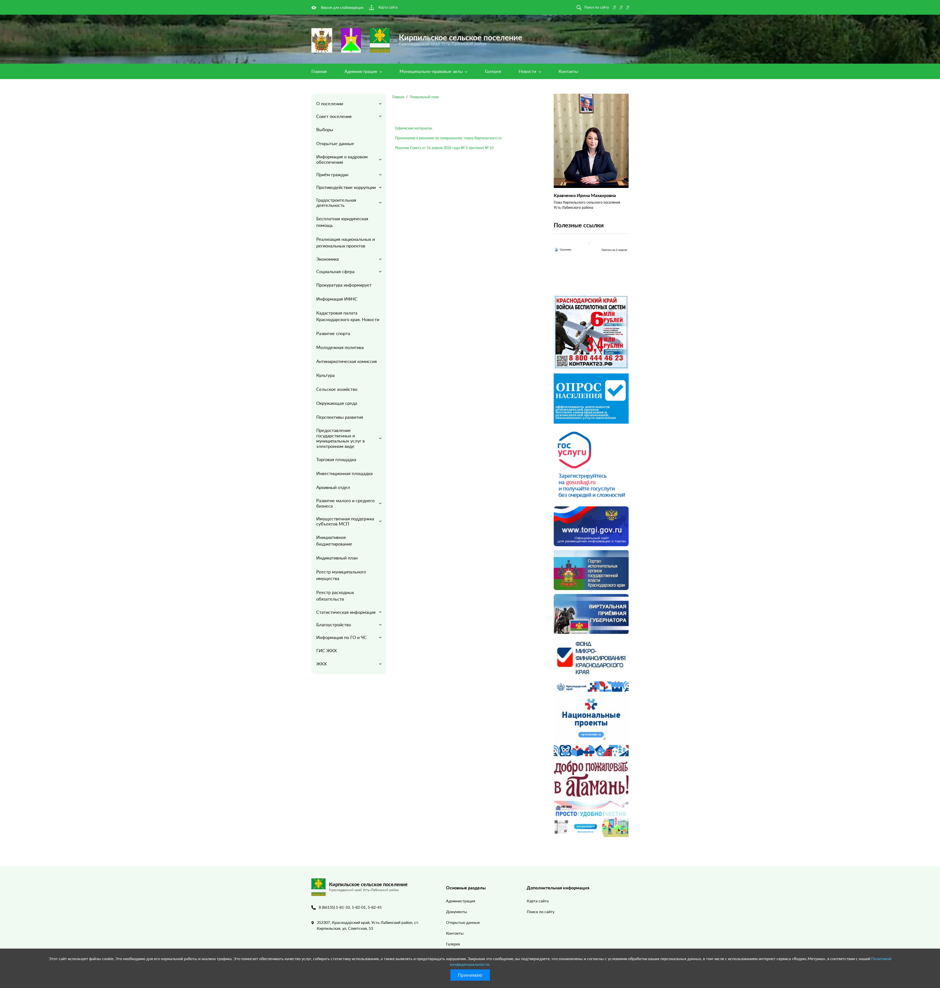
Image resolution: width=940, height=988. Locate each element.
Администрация (361, 71)
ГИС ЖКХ (326, 650)
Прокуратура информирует (344, 285)
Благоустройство (333, 624)
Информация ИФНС (336, 299)
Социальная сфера (335, 271)
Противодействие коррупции (346, 187)
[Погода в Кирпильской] (591, 244)
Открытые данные (335, 143)
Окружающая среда (336, 403)
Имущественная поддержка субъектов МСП (345, 521)
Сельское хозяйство (336, 389)
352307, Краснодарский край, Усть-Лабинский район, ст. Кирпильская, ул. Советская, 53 (368, 925)
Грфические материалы (413, 128)
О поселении (329, 103)
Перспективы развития (339, 417)
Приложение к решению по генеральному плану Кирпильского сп (448, 138)
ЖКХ (321, 663)
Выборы (324, 129)
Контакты (568, 71)
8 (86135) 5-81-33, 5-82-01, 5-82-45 (350, 907)
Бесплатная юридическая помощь (342, 222)
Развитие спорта (333, 333)
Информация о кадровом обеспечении (342, 159)
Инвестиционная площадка (344, 473)
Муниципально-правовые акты (432, 71)
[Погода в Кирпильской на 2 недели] (614, 249)
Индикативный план (337, 557)
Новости (528, 71)
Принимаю (470, 975)
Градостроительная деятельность (336, 202)
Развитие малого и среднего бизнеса (345, 503)
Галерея (493, 71)
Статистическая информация (346, 612)
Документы (456, 911)
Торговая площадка (336, 459)
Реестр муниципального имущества (341, 575)
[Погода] (563, 249)
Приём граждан (332, 174)
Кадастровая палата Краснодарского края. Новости (347, 316)
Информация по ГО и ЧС (341, 637)
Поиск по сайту (540, 911)
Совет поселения (334, 116)
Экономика (327, 259)
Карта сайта (538, 900)
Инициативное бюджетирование (334, 540)
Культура (325, 375)
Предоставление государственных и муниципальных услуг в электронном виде (340, 438)
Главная (319, 71)
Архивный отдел (333, 487)
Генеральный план (424, 97)
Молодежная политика (340, 347)
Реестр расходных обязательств (335, 596)
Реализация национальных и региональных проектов (345, 242)
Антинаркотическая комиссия (346, 361)
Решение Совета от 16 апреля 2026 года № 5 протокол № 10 (444, 148)
